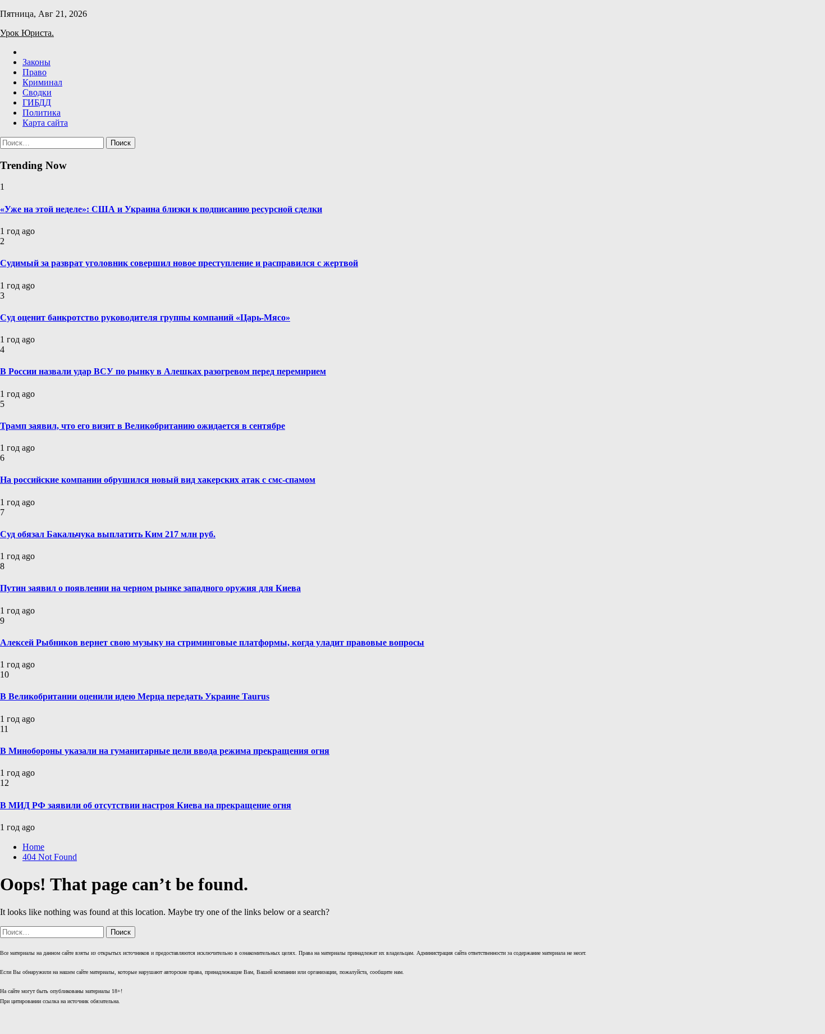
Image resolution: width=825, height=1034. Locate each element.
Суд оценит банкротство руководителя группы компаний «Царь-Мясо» (145, 317)
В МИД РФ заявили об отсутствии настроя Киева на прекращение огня (145, 805)
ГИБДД (36, 102)
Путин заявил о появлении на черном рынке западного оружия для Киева (150, 588)
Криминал (42, 82)
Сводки (37, 92)
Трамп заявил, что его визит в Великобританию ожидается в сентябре (142, 426)
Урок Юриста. (27, 33)
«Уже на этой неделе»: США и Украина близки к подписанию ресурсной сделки (161, 209)
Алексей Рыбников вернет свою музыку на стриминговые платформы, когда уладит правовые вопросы (212, 642)
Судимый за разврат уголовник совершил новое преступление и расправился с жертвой (179, 263)
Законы (36, 62)
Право (34, 72)
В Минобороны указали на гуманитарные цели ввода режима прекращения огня (164, 751)
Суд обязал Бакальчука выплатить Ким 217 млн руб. (108, 534)
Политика (41, 112)
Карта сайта (45, 122)
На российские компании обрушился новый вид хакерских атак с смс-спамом (157, 479)
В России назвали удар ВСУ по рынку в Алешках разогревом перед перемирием (163, 371)
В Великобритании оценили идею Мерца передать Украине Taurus (134, 696)
